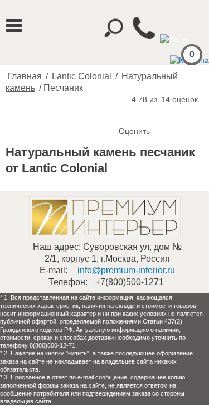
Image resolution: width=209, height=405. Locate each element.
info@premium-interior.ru (126, 270)
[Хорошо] (162, 112)
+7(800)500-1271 (129, 282)
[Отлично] (173, 112)
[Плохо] (139, 112)
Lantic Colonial (81, 76)
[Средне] (151, 112)
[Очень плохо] (128, 112)
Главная (24, 76)
